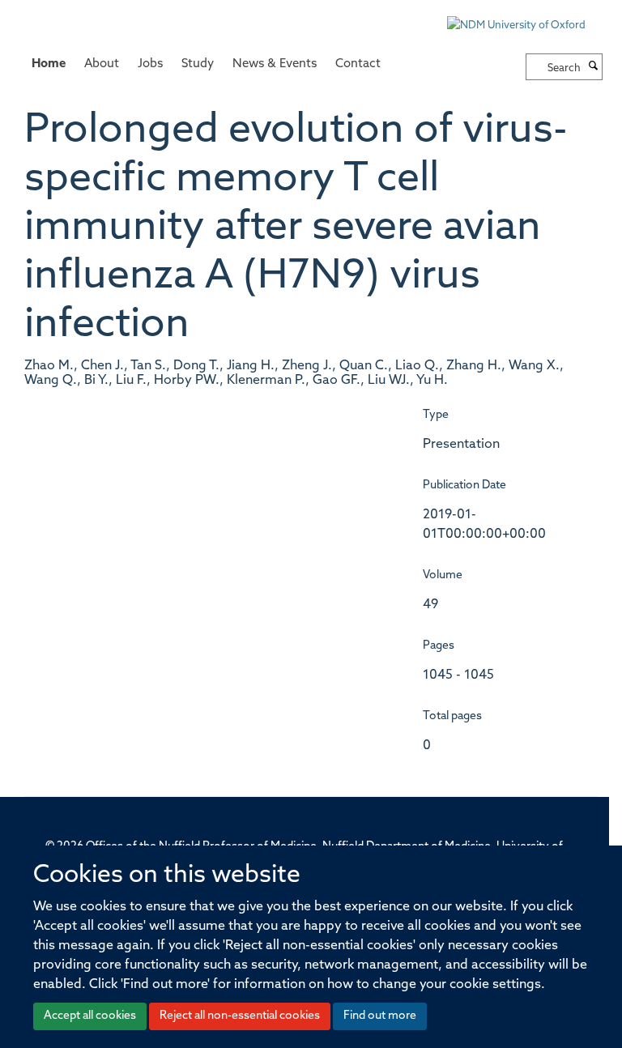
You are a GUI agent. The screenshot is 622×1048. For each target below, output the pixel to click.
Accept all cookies (90, 1016)
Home (49, 64)
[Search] (594, 67)
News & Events (274, 64)
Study (197, 64)
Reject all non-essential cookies (240, 1016)
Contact (358, 64)
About (101, 64)
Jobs (150, 64)
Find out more (379, 1016)
